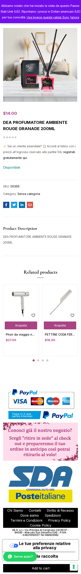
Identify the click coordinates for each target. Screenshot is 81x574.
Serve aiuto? (23, 556)
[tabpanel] (20, 320)
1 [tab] (34, 360)
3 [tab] (43, 360)
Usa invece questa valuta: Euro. (48, 17)
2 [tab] (38, 360)
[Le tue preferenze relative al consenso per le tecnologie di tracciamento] (74, 567)
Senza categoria (28, 194)
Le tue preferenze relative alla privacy (45, 545)
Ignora (74, 17)
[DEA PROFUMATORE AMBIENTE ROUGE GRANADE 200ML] (6, 205)
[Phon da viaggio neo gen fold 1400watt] (21, 302)
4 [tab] (47, 360)
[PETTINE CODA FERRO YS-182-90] (60, 302)
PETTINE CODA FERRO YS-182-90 (60, 334)
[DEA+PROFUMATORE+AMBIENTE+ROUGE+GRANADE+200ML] (14, 205)
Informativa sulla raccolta (32, 556)
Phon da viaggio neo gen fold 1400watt (21, 334)
